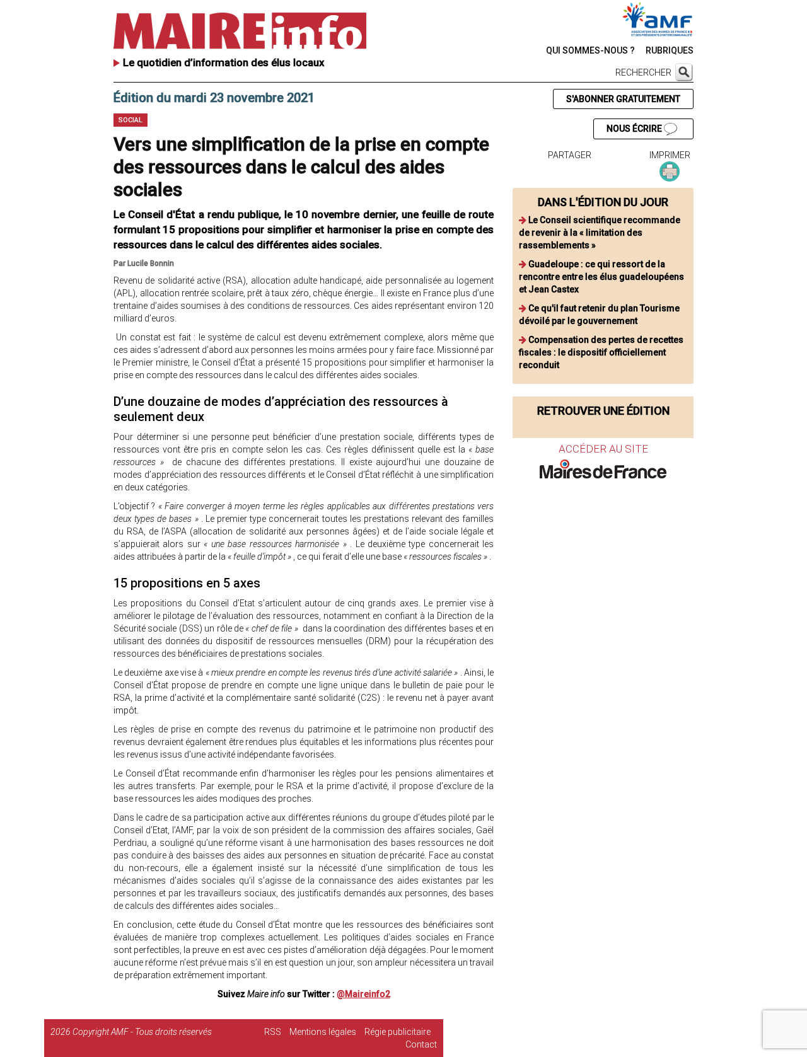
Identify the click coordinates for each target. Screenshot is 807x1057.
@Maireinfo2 (363, 994)
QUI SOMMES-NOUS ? (590, 50)
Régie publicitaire (397, 1032)
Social (130, 120)
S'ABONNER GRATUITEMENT (623, 99)
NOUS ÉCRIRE (635, 129)
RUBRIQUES (670, 50)
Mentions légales (322, 1032)
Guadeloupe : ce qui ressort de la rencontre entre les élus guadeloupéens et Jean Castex (601, 276)
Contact (421, 1044)
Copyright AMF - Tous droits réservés (142, 1032)
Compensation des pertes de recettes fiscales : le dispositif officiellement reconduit (601, 352)
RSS (272, 1032)
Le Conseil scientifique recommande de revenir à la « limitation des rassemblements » (599, 232)
